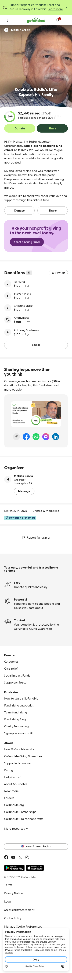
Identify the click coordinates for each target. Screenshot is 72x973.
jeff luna (19, 281)
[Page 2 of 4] (35, 100)
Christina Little (23, 305)
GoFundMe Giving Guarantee (33, 628)
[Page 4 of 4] (40, 100)
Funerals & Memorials (45, 510)
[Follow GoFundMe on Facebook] (6, 857)
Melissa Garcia (23, 476)
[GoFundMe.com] (36, 20)
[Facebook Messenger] (45, 436)
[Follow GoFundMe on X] (20, 857)
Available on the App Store (35, 868)
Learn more (55, 9)
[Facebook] (26, 436)
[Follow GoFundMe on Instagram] (27, 857)
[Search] (6, 20)
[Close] (66, 7)
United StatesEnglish (38, 846)
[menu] (65, 20)
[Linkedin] (55, 436)
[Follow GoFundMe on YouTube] (13, 857)
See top (60, 272)
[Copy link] (16, 436)
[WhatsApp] (36, 436)
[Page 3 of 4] (38, 100)
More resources (14, 828)
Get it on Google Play (14, 868)
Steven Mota (22, 293)
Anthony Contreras (26, 330)
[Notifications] (57, 20)
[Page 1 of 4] (32, 100)
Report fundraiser (38, 537)
